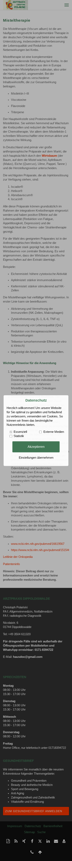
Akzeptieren (36, 446)
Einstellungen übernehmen (36, 457)
